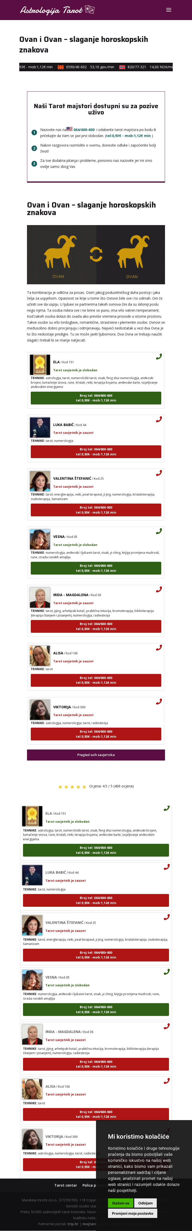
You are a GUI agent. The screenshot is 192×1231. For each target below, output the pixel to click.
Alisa (58, 646)
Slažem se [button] (120, 1203)
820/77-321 (145, 66)
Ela (56, 355)
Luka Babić (63, 418)
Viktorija (62, 700)
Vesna (59, 530)
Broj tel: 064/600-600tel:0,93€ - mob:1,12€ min (96, 391)
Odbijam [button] (145, 1203)
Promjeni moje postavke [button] (132, 1213)
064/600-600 (84, 129)
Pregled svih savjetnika (96, 755)
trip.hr (72, 1223)
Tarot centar (65, 1185)
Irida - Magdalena (70, 588)
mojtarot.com (95, 1223)
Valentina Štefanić (72, 471)
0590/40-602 (85, 66)
